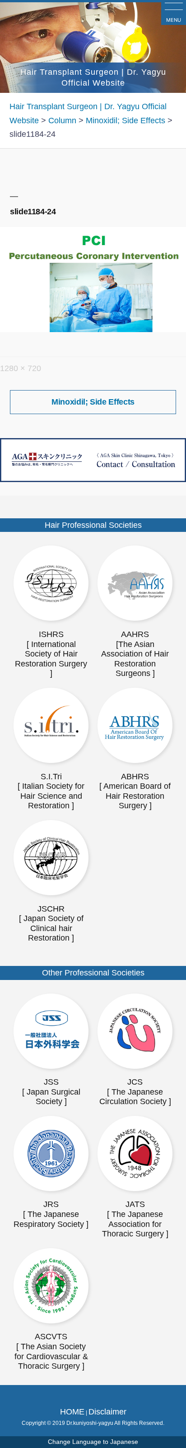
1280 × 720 (20, 368)
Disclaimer (107, 1411)
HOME (72, 1411)
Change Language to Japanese (93, 1441)
